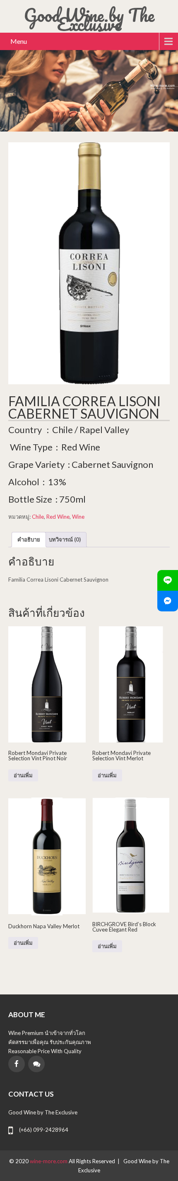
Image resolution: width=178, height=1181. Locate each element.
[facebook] (16, 1064)
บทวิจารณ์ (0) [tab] (65, 539)
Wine (78, 516)
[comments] (36, 1064)
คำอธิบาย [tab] (28, 539)
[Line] (167, 580)
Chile (38, 516)
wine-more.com (49, 1161)
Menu (18, 41)
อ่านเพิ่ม (23, 775)
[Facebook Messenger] (167, 601)
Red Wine (58, 516)
